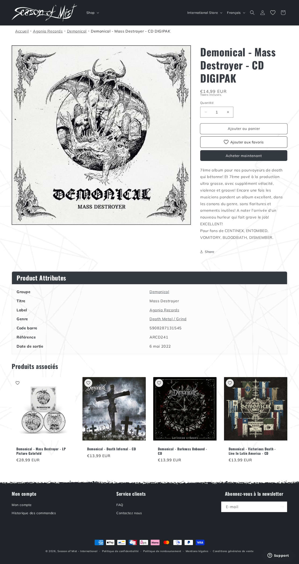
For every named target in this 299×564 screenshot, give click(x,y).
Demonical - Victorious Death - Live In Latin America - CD (252, 451)
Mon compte (22, 505)
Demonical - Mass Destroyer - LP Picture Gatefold (41, 451)
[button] (92, 13)
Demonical (159, 291)
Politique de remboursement (162, 551)
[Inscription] (282, 506)
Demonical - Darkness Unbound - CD (182, 451)
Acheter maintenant (244, 155)
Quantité (207, 103)
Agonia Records (164, 310)
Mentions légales (197, 551)
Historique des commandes (34, 513)
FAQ (119, 505)
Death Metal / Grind (168, 319)
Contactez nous (129, 513)
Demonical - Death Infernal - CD (111, 449)
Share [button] (209, 252)
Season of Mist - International (77, 551)
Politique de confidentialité (120, 551)
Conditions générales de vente (233, 551)
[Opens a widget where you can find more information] (278, 556)
